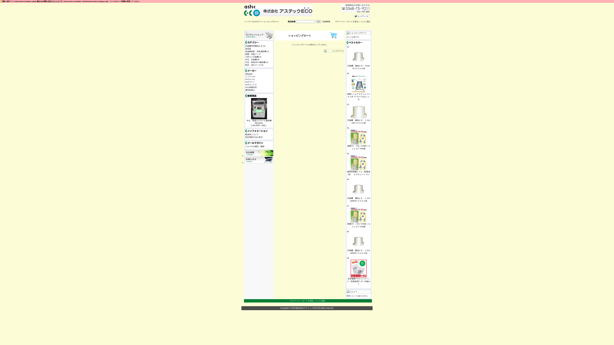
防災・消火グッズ (253, 65)
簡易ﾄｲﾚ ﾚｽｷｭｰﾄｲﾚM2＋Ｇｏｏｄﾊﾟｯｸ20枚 (358, 225)
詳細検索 (326, 21)
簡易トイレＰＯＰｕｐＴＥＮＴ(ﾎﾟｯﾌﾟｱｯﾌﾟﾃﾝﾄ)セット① (358, 97)
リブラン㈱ (250, 76)
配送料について (252, 134)
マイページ (340, 21)
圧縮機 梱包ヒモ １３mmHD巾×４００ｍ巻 (358, 199)
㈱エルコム (250, 79)
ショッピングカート (270, 21)
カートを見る (353, 21)
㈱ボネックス (251, 85)
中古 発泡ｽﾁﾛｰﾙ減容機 (255, 62)
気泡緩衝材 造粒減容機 (255, 51)
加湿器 (248, 49)
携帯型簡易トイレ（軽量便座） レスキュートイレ (358, 173)
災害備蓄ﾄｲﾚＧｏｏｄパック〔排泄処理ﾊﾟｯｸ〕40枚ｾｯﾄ (358, 281)
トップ (247, 21)
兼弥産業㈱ (250, 90)
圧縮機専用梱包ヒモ (254, 46)
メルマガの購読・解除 (254, 146)
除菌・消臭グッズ (253, 54)
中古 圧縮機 (251, 59)
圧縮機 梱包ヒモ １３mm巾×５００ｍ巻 (358, 121)
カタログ (256, 21)
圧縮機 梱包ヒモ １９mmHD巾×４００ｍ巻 (358, 251)
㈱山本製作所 (251, 87)
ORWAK (248, 74)
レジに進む (366, 21)
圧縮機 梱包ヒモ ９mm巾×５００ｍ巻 (358, 67)
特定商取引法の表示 (254, 137)
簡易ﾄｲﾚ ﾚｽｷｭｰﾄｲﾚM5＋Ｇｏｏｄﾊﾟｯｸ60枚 (358, 147)
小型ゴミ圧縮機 (252, 57)
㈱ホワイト (250, 82)
